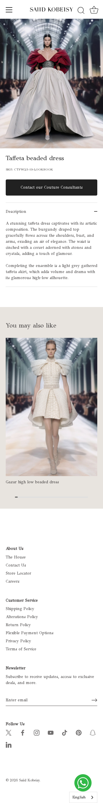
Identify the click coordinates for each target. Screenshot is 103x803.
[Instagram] (36, 732)
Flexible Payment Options (30, 632)
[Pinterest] (79, 732)
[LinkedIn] (8, 744)
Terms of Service (21, 649)
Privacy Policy (18, 641)
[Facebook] (22, 732)
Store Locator (18, 573)
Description (16, 211)
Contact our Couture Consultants (52, 187)
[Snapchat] (93, 732)
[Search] (81, 10)
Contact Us (16, 565)
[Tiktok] (65, 732)
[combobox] (83, 797)
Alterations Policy (22, 616)
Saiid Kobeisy (29, 780)
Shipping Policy (20, 608)
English (79, 797)
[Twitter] (8, 732)
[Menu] (9, 9)
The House (16, 557)
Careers (12, 581)
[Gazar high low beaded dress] (51, 407)
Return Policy (18, 624)
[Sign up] (94, 700)
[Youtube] (51, 732)
